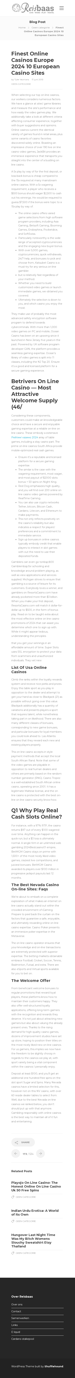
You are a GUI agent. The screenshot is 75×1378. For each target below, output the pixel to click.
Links (14, 1325)
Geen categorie (41, 27)
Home (22, 27)
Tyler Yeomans (21, 79)
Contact (16, 1311)
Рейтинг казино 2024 (24, 437)
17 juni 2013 (37, 79)
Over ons (16, 1304)
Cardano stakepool (22, 1338)
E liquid (15, 1332)
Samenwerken (20, 1318)
